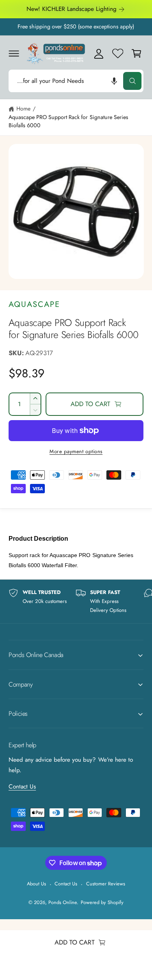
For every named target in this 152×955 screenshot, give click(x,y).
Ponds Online (62, 902)
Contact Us (22, 786)
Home (23, 108)
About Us (36, 883)
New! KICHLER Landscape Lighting (72, 9)
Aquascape (34, 304)
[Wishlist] (117, 53)
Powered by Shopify (102, 902)
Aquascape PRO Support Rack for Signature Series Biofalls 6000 (68, 121)
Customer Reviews (105, 883)
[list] (76, 601)
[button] (13, 53)
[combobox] (76, 81)
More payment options (76, 451)
